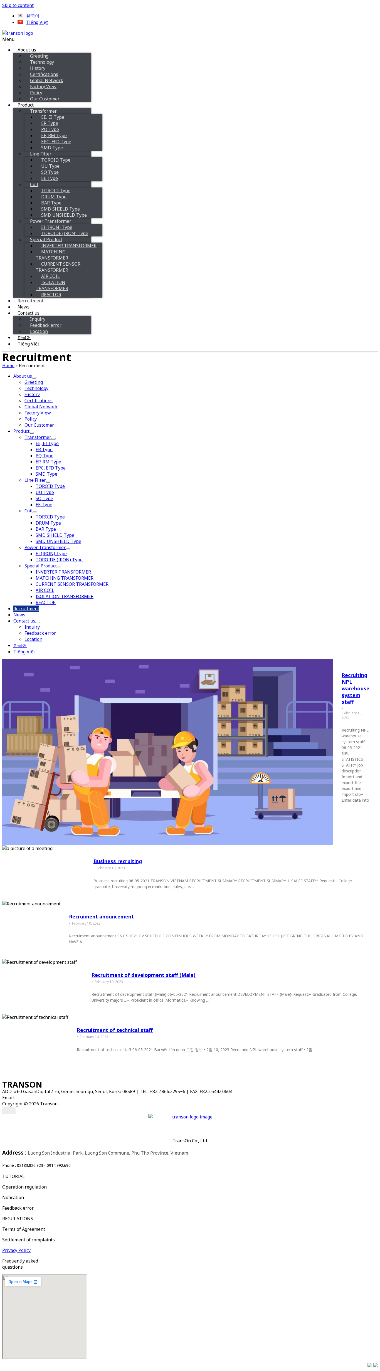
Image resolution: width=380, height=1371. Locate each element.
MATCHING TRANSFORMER (52, 255)
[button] (152, 39)
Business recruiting (117, 861)
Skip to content (18, 5)
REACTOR (51, 295)
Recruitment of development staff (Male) (144, 975)
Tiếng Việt (28, 344)
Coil (34, 184)
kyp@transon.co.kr (35, 1098)
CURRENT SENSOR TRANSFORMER (58, 267)
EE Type (49, 178)
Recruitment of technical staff (115, 1030)
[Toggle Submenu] (34, 378)
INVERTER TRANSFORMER (69, 246)
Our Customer (45, 99)
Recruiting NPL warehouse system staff (355, 688)
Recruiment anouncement (101, 916)
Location (39, 331)
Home (8, 365)
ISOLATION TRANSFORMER (52, 285)
